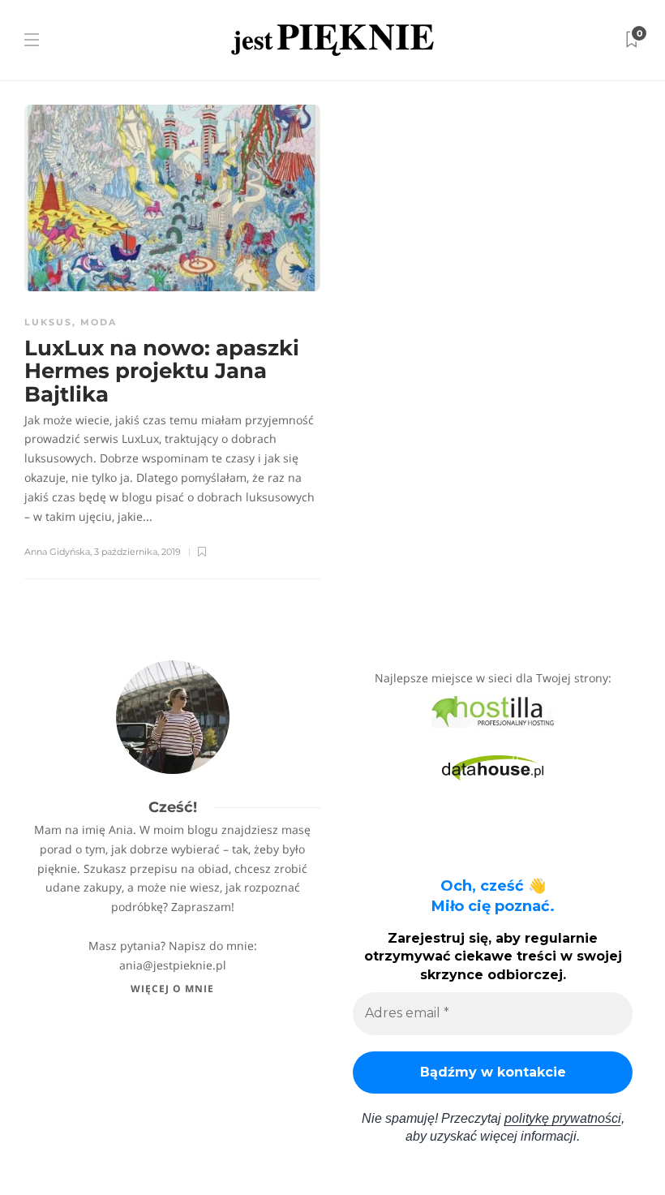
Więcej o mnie (172, 988)
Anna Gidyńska (57, 551)
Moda (98, 322)
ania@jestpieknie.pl (172, 965)
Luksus (48, 322)
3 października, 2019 (137, 551)
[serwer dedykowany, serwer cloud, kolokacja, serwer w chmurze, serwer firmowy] (492, 710)
